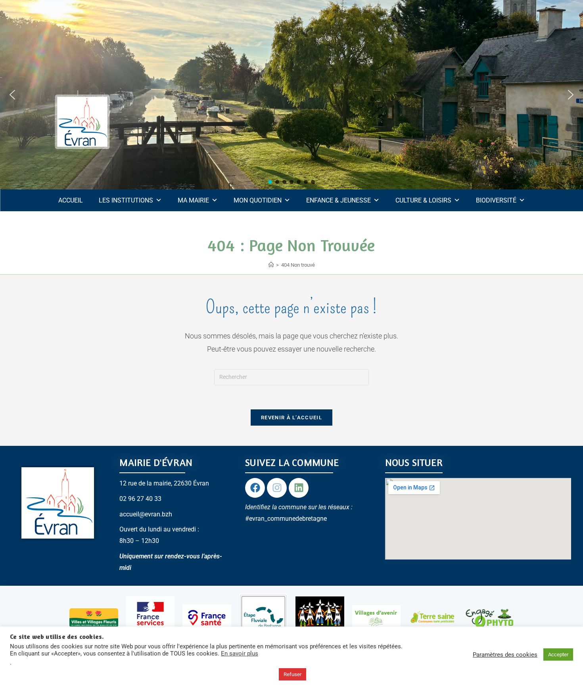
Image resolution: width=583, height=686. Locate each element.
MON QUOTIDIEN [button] (258, 200)
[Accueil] (271, 265)
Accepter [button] (558, 654)
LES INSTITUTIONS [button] (126, 200)
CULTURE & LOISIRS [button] (423, 200)
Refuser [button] (292, 674)
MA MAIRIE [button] (193, 200)
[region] (291, 94)
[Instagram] (277, 488)
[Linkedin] (299, 488)
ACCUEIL (70, 200)
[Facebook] (255, 488)
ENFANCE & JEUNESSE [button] (338, 200)
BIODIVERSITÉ (496, 200)
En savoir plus (239, 653)
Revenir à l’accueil (291, 417)
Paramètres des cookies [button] (505, 654)
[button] (12, 94)
